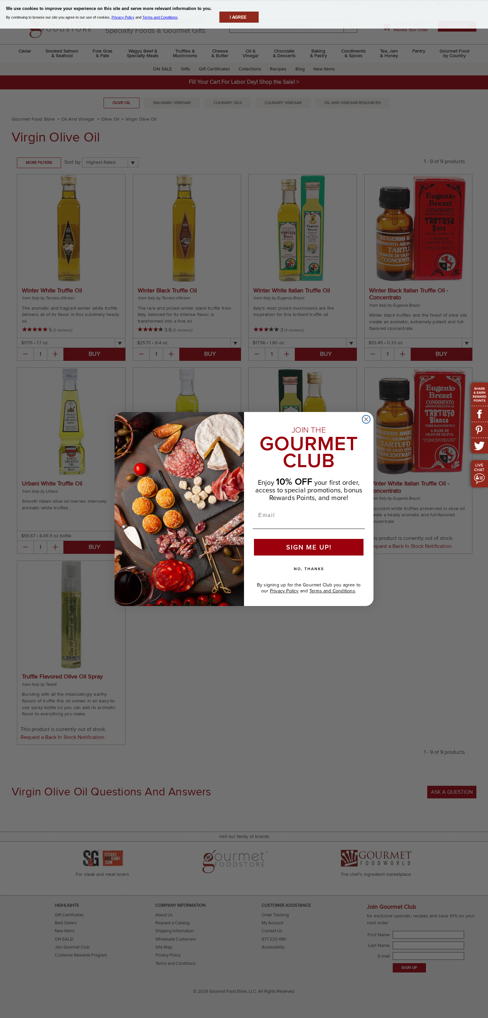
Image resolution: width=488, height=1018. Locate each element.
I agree (238, 17)
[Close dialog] (366, 419)
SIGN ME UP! (309, 547)
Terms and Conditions (332, 590)
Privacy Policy (284, 590)
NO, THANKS (309, 569)
